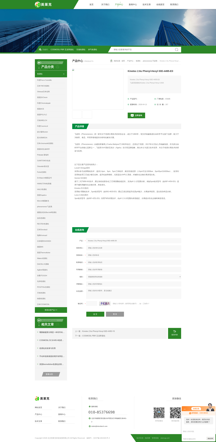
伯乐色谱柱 (41, 218)
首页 (91, 4)
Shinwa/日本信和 (43, 92)
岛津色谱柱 (41, 281)
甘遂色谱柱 (80, 50)
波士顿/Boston (42, 132)
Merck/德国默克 (43, 201)
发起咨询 (210, 438)
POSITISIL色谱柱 (43, 287)
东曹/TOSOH (42, 276)
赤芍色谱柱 (92, 50)
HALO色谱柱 (42, 189)
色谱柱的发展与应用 (47, 348)
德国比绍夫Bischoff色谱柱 (47, 212)
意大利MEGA (42, 138)
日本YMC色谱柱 (43, 86)
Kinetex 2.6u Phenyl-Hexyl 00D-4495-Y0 (98, 331)
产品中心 (119, 4)
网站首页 (38, 407)
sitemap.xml (164, 438)
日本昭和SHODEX (44, 241)
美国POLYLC (42, 115)
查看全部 (49, 374)
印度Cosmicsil (42, 126)
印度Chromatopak (44, 103)
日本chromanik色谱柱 (45, 143)
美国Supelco (41, 195)
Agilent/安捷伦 (42, 270)
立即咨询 (138, 115)
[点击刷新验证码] (104, 303)
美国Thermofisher (43, 253)
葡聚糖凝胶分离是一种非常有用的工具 (52, 332)
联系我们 (174, 4)
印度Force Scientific (44, 80)
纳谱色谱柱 (41, 299)
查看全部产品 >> (51, 310)
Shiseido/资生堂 (43, 166)
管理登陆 (155, 438)
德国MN (40, 247)
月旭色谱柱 (41, 293)
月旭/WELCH (42, 120)
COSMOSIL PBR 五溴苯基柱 (62, 50)
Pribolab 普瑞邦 (43, 155)
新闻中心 (133, 4)
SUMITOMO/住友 (43, 161)
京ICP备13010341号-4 (101, 438)
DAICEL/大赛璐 (43, 264)
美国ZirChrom (42, 97)
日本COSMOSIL (43, 304)
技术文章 (147, 4)
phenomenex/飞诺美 (44, 207)
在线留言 (160, 4)
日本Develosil (42, 230)
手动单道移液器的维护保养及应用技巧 (52, 356)
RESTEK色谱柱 (43, 224)
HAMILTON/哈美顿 (44, 184)
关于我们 (105, 4)
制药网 (147, 438)
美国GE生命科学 (43, 149)
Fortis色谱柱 (41, 172)
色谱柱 (40, 74)
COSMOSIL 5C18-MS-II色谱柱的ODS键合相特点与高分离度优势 (52, 340)
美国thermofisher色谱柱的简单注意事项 (52, 364)
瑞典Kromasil (42, 235)
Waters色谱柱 (42, 258)
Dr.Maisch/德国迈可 (44, 178)
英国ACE (40, 109)
